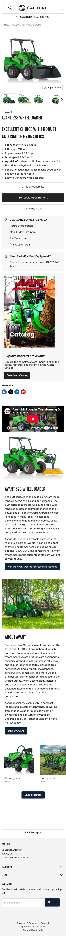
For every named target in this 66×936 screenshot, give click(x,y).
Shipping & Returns (27, 923)
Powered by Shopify (33, 930)
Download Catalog (17, 375)
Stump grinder (12, 778)
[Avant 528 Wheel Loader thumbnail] (9, 99)
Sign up (52, 902)
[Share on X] (10, 391)
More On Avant (16, 730)
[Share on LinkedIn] (16, 391)
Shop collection (33, 794)
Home (5, 25)
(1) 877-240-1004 (20, 244)
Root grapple (48, 778)
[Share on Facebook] (4, 391)
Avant (8, 112)
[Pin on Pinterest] (23, 391)
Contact (45, 923)
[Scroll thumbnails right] (61, 99)
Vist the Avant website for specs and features (32, 566)
